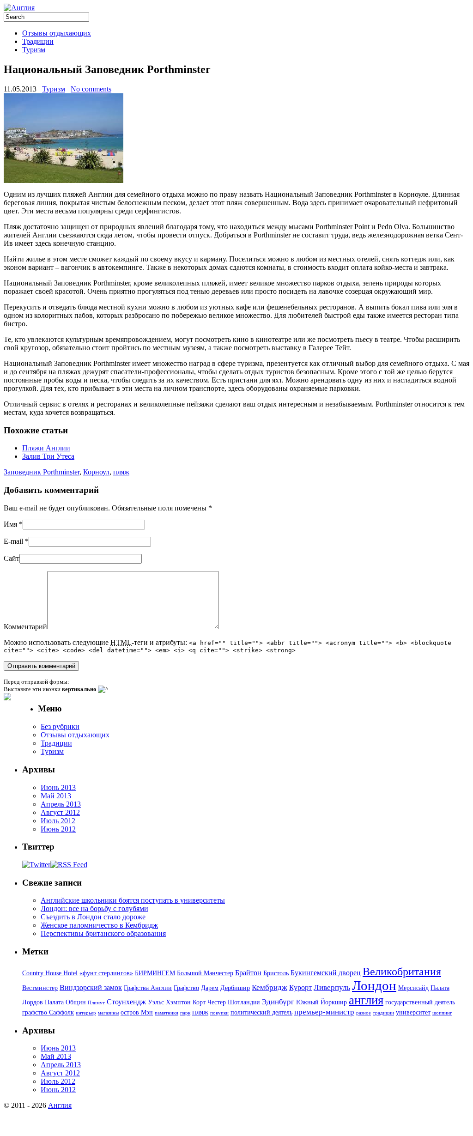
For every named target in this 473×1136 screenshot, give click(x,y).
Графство (186, 987)
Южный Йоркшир (321, 1002)
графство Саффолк (48, 1012)
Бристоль (276, 973)
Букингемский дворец (326, 973)
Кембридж (269, 987)
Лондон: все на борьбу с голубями (94, 908)
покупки (219, 1012)
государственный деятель (420, 1002)
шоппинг (442, 1012)
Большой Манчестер (205, 973)
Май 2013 (56, 796)
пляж (121, 472)
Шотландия (244, 1002)
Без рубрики (60, 726)
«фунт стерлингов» (106, 973)
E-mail (13, 541)
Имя (10, 524)
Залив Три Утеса (48, 456)
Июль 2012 (58, 821)
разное (363, 1012)
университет (413, 1012)
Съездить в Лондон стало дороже (93, 917)
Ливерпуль (332, 987)
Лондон (374, 985)
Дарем (209, 987)
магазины (108, 1012)
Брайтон (248, 973)
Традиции (38, 41)
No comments (91, 89)
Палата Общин (65, 1002)
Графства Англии (148, 987)
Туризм (33, 50)
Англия (60, 1105)
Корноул (96, 472)
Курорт (300, 987)
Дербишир (235, 987)
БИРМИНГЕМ (155, 973)
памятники (166, 1012)
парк (185, 1012)
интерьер (86, 1012)
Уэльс (156, 1002)
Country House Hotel (50, 973)
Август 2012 (60, 812)
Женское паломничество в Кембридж (99, 925)
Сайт (11, 558)
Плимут (96, 1002)
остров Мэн (137, 1012)
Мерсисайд (413, 987)
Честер (216, 1002)
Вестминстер (40, 987)
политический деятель (261, 1012)
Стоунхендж (126, 1002)
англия (366, 1000)
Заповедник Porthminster (41, 472)
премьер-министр (324, 1012)
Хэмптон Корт (186, 1002)
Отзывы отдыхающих (56, 33)
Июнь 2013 (58, 787)
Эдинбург (277, 1001)
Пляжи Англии (46, 448)
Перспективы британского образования (103, 933)
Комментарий (25, 627)
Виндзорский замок (91, 987)
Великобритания (402, 972)
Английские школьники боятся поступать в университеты (133, 900)
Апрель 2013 (61, 804)
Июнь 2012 (58, 829)
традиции (383, 1012)
